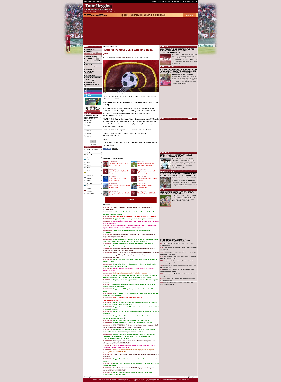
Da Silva (88, 122)
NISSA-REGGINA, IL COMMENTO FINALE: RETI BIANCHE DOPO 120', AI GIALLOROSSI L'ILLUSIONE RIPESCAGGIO (177, 50)
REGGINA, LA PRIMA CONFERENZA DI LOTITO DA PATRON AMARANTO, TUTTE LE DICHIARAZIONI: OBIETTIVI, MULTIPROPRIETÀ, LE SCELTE (178, 71)
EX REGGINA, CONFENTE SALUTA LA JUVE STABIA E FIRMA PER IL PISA (176, 156)
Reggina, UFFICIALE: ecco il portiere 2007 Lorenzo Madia (131, 320)
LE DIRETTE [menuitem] (90, 69)
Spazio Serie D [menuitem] (90, 82)
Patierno (88, 136)
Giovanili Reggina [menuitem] (91, 56)
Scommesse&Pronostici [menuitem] (93, 77)
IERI (195, 118)
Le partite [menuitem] (89, 58)
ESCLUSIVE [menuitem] (89, 64)
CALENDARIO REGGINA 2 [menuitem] (92, 61)
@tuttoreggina (144, 57)
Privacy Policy (193, 377)
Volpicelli (88, 130)
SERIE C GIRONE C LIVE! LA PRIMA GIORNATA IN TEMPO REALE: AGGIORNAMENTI (178, 193)
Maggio (88, 125)
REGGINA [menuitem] (89, 51)
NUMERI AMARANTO (167, 171)
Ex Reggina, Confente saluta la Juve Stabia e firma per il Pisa (132, 273)
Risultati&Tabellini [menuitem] (91, 54)
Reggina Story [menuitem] (90, 75)
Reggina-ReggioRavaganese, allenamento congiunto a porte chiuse (134, 219)
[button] (93, 141)
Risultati (93, 144)
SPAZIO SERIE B (165, 153)
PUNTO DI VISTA (165, 47)
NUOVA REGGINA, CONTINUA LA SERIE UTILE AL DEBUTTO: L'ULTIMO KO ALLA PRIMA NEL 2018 (178, 174)
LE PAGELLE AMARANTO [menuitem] (89, 72)
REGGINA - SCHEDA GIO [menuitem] (91, 85)
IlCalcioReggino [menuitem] (91, 80)
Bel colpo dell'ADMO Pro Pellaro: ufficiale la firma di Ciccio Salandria (134, 216)
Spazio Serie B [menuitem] (90, 49)
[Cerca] (196, 1)
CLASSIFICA (88, 147)
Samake (88, 133)
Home (86, 47)
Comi (87, 128)
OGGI (190, 118)
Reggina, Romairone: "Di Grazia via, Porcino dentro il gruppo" (132, 323)
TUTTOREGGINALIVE (167, 67)
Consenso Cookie (183, 377)
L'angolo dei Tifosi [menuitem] (91, 67)
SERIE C (163, 190)
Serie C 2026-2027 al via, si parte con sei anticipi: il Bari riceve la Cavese (136, 252)
